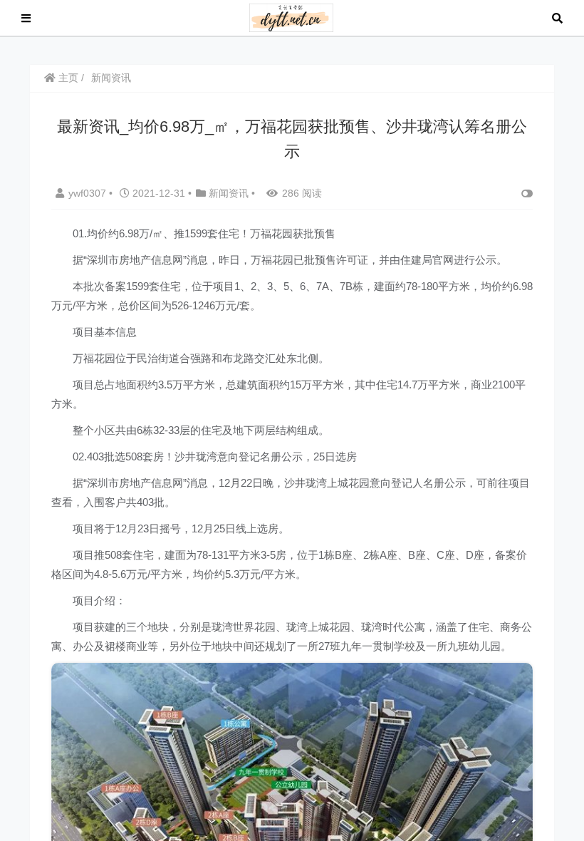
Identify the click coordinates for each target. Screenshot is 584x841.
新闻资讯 (111, 77)
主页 (67, 77)
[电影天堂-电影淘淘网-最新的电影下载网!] (291, 17)
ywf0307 (88, 193)
